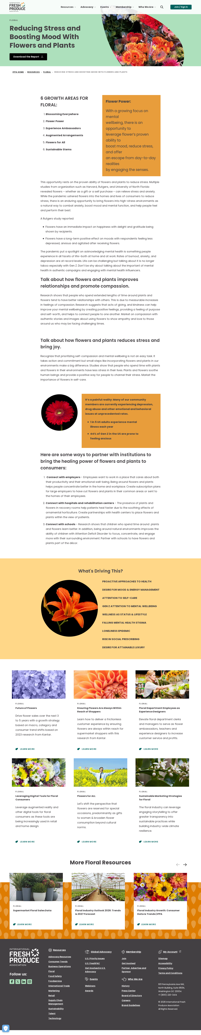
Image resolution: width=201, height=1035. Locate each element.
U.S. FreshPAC (92, 963)
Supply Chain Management (55, 1002)
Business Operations (59, 966)
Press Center (129, 990)
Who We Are (148, 8)
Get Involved (128, 963)
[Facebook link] (12, 981)
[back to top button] (193, 1015)
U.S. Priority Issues (95, 958)
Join (124, 958)
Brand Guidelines (131, 1005)
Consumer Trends (58, 961)
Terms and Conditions (170, 973)
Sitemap (163, 958)
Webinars (90, 985)
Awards (89, 990)
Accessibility (165, 963)
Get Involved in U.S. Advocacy (95, 970)
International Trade (59, 985)
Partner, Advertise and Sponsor (134, 970)
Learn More (27, 749)
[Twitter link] (17, 981)
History (125, 985)
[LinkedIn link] (23, 981)
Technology (54, 1018)
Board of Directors (132, 995)
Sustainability (56, 1008)
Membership (126, 8)
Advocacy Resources (59, 956)
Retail (51, 995)
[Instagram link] (29, 981)
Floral (51, 971)
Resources (69, 8)
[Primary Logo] (17, 7)
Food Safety (55, 976)
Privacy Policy (165, 968)
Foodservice (55, 981)
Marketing (54, 990)
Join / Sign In (181, 6)
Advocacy (89, 8)
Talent (51, 1013)
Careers (126, 1000)
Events (106, 8)
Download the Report (26, 56)
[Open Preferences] (5, 1028)
